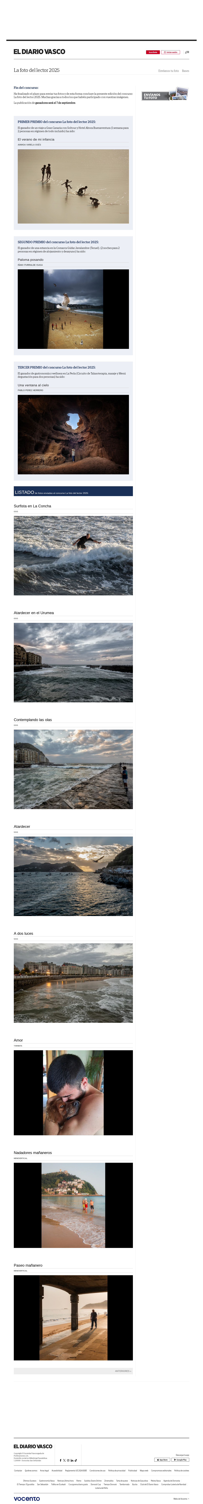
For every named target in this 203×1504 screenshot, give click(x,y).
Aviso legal (44, 1470)
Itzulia (134, 1484)
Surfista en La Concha (32, 506)
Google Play (182, 1460)
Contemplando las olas (33, 720)
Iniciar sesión (172, 52)
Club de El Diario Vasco (149, 1484)
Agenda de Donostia (172, 1481)
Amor (18, 1040)
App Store (163, 1460)
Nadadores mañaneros (33, 1153)
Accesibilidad (57, 1470)
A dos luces (23, 933)
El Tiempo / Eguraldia (25, 1484)
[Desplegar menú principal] (187, 52)
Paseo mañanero (28, 1265)
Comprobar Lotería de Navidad (173, 1484)
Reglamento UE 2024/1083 (76, 1470)
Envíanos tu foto (168, 71)
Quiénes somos (31, 1470)
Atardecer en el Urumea (34, 613)
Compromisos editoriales (161, 1470)
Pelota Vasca (156, 1481)
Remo (78, 1481)
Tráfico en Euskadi (58, 1484)
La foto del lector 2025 (36, 70)
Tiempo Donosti (110, 1484)
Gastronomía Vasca (47, 1481)
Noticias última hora (65, 1481)
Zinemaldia (108, 1481)
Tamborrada (124, 1484)
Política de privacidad (116, 1470)
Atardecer (22, 826)
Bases (185, 71)
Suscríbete (153, 52)
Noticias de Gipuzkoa (139, 1481)
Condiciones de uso (97, 1470)
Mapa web (144, 1470)
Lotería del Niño (101, 1488)
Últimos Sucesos (29, 1481)
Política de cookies (181, 1470)
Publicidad (132, 1470)
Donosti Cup (96, 1484)
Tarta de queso (122, 1481)
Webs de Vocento (180, 1499)
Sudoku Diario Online (93, 1481)
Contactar (18, 1470)
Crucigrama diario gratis (78, 1484)
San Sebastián (42, 1484)
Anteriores (122, 1371)
